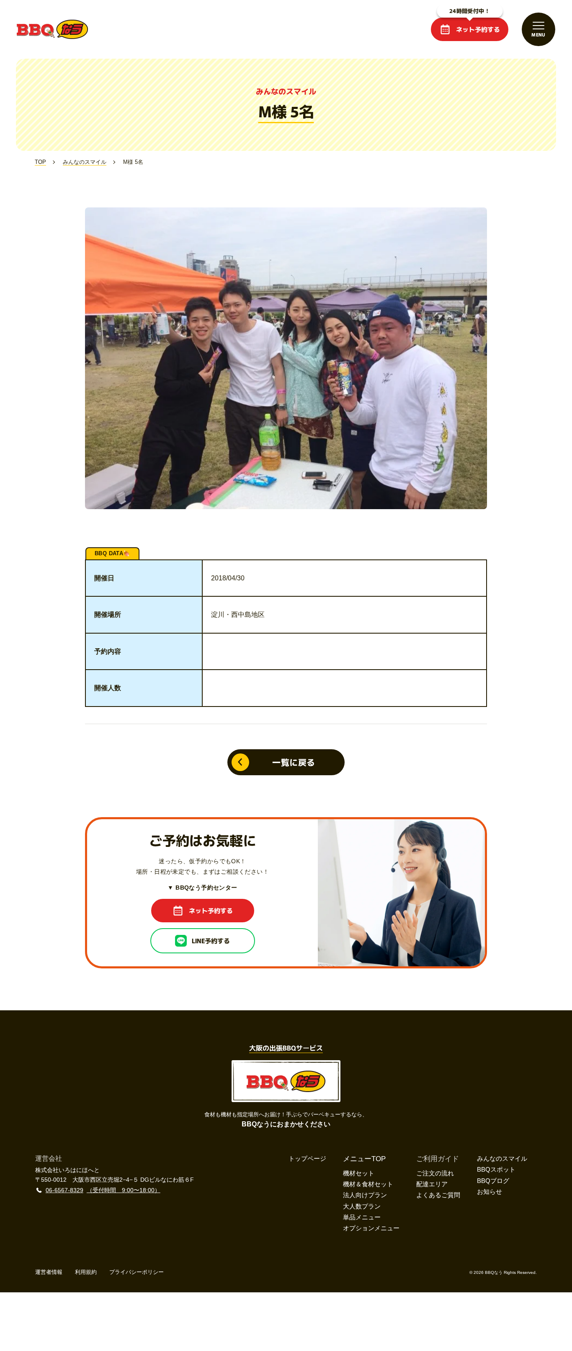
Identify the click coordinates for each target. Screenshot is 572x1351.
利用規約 (86, 1272)
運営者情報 (48, 1272)
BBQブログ (493, 1180)
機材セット (358, 1173)
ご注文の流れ (435, 1173)
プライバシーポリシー (136, 1272)
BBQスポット (496, 1169)
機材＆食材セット (368, 1184)
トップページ (307, 1158)
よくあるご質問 (438, 1194)
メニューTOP (364, 1159)
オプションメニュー (371, 1228)
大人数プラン (362, 1206)
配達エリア (432, 1184)
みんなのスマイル (502, 1158)
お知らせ (489, 1191)
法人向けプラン (365, 1194)
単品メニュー (362, 1217)
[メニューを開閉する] (538, 29)
